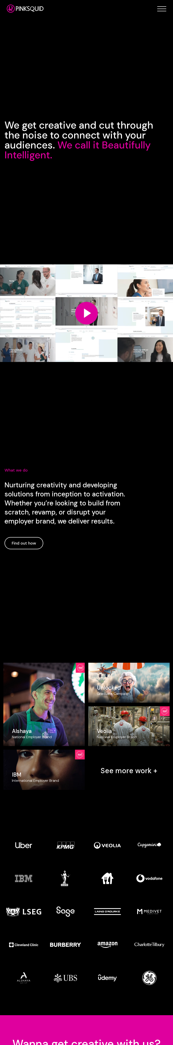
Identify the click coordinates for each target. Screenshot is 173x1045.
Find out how (24, 543)
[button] (161, 9)
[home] (25, 9)
